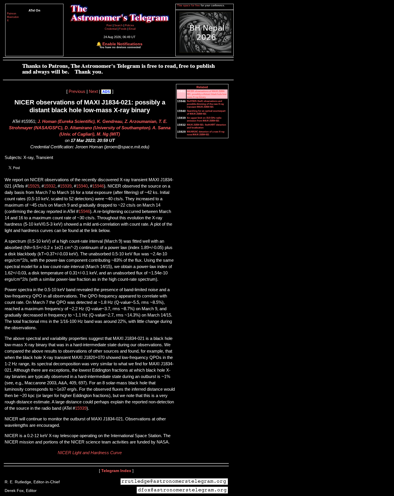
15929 (33, 186)
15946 (98, 186)
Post (109, 25)
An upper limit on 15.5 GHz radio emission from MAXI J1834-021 (204, 119)
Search (118, 25)
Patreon (11, 13)
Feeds (123, 28)
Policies (129, 25)
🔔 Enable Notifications (119, 44)
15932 (49, 186)
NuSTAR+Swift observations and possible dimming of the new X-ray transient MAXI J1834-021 (205, 104)
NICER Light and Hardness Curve (90, 452)
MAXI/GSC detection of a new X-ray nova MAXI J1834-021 (205, 133)
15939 (66, 186)
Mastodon (13, 17)
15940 (82, 186)
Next (93, 91)
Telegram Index (116, 470)
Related (202, 87)
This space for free (189, 5)
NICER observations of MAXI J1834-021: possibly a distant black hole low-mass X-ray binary (207, 94)
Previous (77, 91)
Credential (111, 28)
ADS (106, 92)
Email (132, 28)
